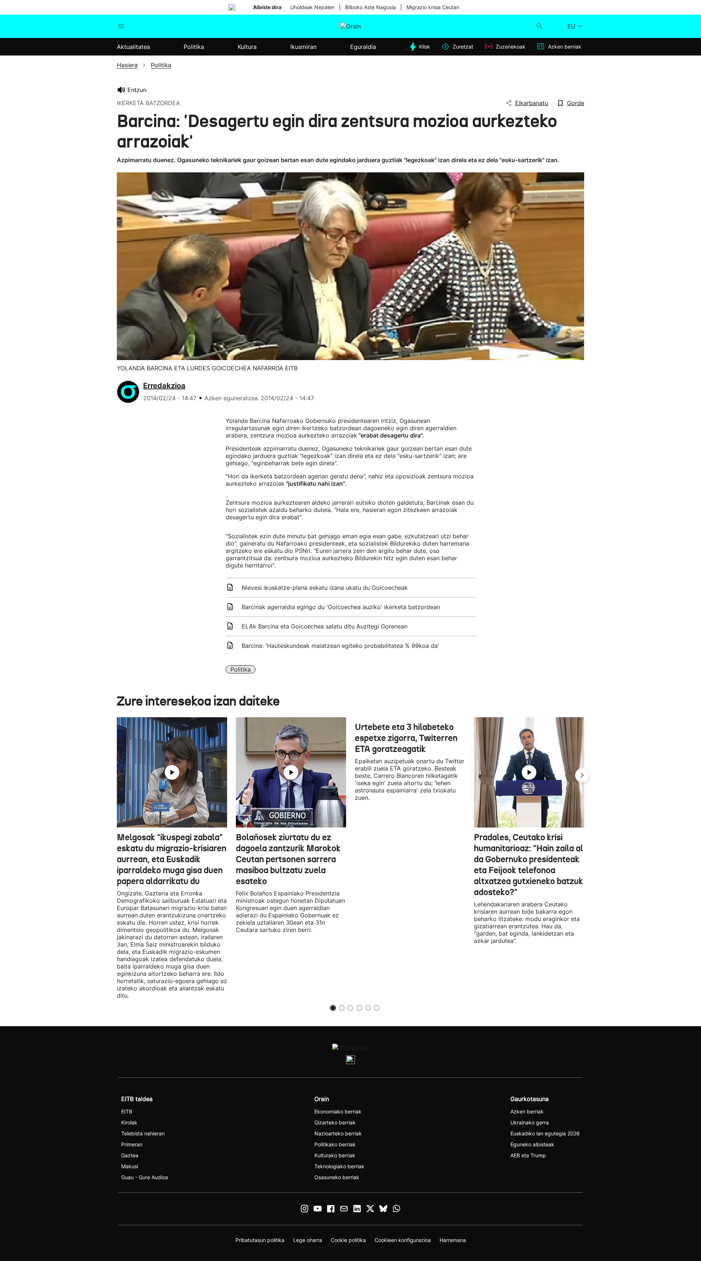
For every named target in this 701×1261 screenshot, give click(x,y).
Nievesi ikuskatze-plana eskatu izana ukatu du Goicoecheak (325, 587)
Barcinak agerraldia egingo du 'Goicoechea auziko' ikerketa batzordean (341, 607)
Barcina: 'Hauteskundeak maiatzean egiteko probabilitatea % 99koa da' (340, 645)
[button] (582, 775)
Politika (240, 669)
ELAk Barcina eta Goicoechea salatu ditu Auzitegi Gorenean (324, 626)
